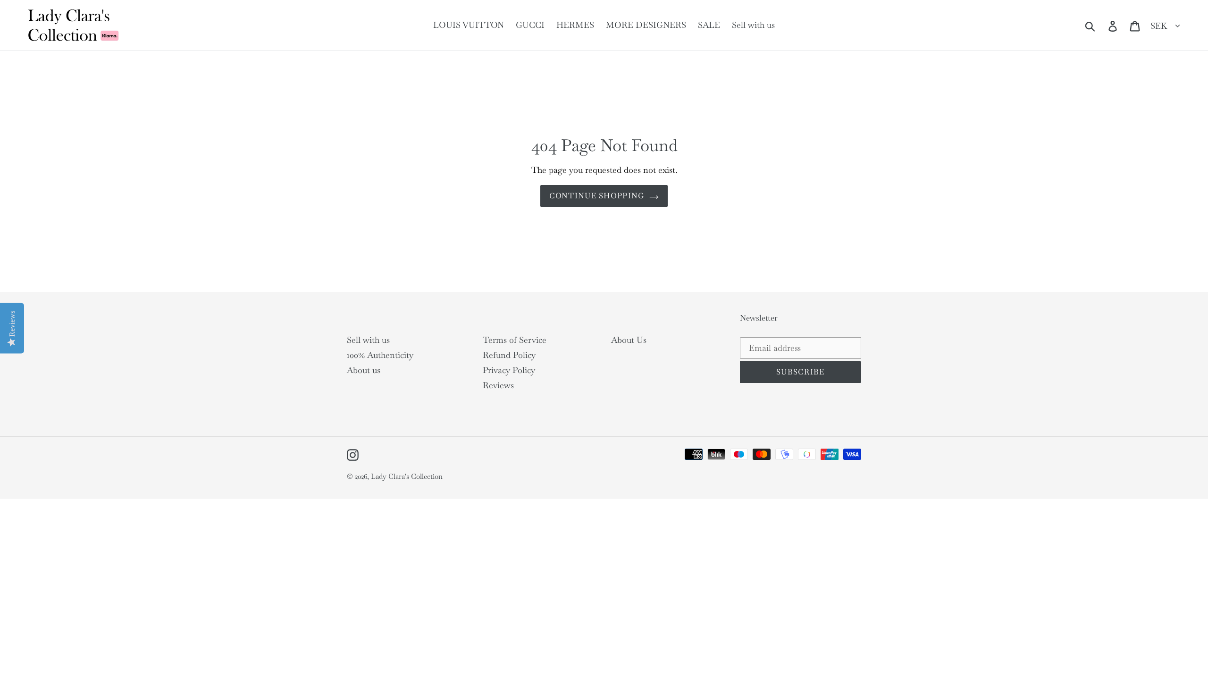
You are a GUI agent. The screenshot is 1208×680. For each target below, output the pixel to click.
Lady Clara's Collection (407, 476)
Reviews (498, 385)
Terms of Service (514, 339)
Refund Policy (509, 354)
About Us (628, 339)
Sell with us (368, 339)
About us (363, 370)
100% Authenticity (380, 354)
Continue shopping (597, 196)
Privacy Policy (509, 370)
